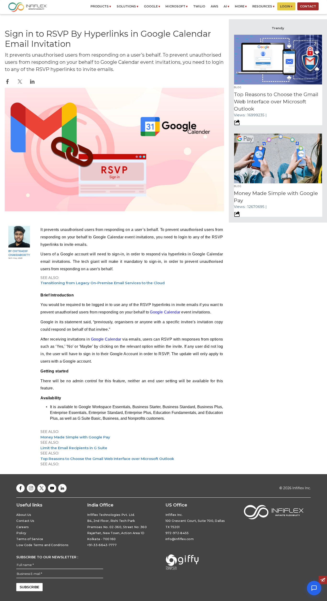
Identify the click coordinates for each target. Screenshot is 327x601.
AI (226, 6)
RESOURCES (263, 6)
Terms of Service (29, 539)
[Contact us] (323, 580)
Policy (21, 533)
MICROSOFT (176, 6)
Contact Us (25, 521)
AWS (214, 6)
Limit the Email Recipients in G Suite (73, 448)
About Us (23, 515)
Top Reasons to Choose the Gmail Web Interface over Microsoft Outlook (107, 458)
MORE (241, 6)
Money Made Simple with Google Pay (75, 437)
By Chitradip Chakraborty (19, 253)
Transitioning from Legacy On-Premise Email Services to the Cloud (102, 283)
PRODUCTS (100, 6)
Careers (22, 527)
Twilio (199, 6)
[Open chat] (314, 588)
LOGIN (286, 6)
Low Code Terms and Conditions (42, 545)
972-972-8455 (177, 533)
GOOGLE (152, 6)
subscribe (29, 587)
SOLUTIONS (127, 6)
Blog (237, 87)
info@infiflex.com (179, 539)
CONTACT (308, 6)
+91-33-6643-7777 (102, 545)
